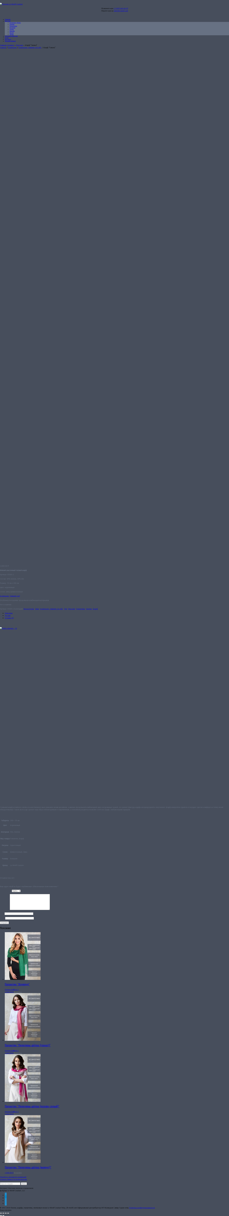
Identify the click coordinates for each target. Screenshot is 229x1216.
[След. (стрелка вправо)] (3, 1215)
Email (2, 918)
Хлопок (89, 609)
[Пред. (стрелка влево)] (1, 1215)
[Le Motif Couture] (11, 4)
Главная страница (7, 45)
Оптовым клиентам (11, 36)
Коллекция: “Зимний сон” (10, 596)
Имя (2, 913)
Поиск (24, 1184)
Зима (37, 609)
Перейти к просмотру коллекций (13, 1177)
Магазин (7, 21)
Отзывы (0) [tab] (9, 618)
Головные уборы (15, 23)
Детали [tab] (7, 615)
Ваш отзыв (5, 909)
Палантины (80, 609)
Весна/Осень (29, 609)
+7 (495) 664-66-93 (121, 8)
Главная (3, 47)
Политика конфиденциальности (142, 1207)
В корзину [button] (18, 992)
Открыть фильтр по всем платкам (13, 1179)
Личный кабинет (10, 41)
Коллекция (12, 47)
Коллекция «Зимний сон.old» (30, 47)
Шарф (95, 609)
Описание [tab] (9, 613)
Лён (65, 609)
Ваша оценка (6, 891)
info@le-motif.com (121, 11)
